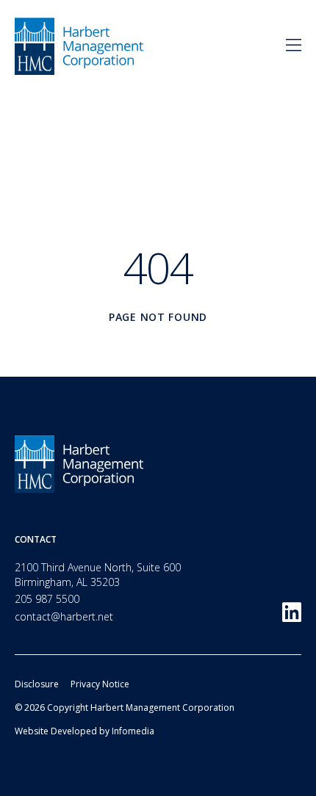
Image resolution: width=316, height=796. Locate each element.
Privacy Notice (100, 684)
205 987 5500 (47, 599)
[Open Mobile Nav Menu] (293, 45)
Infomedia (133, 731)
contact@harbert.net (64, 616)
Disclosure (37, 684)
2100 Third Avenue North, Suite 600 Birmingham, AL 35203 (98, 574)
